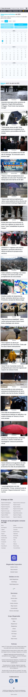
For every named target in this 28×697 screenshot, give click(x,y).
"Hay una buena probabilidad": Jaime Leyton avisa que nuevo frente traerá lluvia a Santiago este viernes (12, 321)
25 (17, 41)
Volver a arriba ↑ (14, 694)
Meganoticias (14, 623)
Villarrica (15, 543)
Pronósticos (15, 11)
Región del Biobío (16, 506)
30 (10, 43)
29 (6, 43)
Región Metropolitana (17, 512)
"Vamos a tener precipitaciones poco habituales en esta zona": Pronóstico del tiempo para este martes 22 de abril (13, 177)
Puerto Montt (4, 545)
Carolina (14, 636)
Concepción (3, 541)
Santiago (15, 537)
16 (10, 38)
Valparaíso (15, 533)
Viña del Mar (3, 535)
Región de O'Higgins (17, 514)
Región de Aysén (16, 504)
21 (2, 41)
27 (25, 41)
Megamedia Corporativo (14, 564)
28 (2, 43)
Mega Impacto (14, 605)
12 (21, 36)
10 (14, 36)
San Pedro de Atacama (18, 527)
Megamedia (14, 618)
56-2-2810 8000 (22, 691)
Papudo (2, 533)
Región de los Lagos (5, 510)
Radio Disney (14, 638)
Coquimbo (15, 529)
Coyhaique (3, 547)
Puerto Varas (16, 545)
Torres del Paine (16, 547)
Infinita (14, 628)
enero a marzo (7, 24)
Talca (14, 539)
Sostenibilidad (14, 608)
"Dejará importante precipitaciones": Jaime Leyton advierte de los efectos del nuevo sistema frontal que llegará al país (14, 201)
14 (2, 38)
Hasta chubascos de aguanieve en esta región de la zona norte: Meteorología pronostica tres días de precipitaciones (13, 464)
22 (6, 41)
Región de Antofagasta (6, 502)
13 (25, 36)
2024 (10, 21)
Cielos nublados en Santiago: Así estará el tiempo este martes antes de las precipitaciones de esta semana (13, 274)
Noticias (21, 11)
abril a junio (20, 24)
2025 (6, 21)
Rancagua (3, 539)
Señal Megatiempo (14, 579)
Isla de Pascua (16, 531)
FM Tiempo (14, 633)
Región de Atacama (5, 504)
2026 (2, 21)
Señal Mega (14, 581)
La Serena (3, 531)
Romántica (14, 631)
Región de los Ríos (17, 510)
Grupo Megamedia (14, 616)
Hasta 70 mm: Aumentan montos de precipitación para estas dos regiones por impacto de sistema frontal (14, 368)
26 (21, 41)
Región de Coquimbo (5, 506)
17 (14, 38)
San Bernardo (4, 537)
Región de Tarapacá (5, 517)
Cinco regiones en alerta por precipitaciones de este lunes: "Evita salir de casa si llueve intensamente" (13, 344)
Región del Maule (4, 508)
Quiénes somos (14, 567)
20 (25, 38)
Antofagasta (4, 527)
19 (21, 38)
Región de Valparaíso (17, 517)
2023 (14, 21)
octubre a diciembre (21, 27)
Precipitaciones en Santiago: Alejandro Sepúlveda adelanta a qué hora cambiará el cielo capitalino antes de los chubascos (14, 667)
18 (17, 38)
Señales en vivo (14, 577)
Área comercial (14, 569)
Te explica (14, 601)
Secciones (14, 593)
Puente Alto (15, 535)
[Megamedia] (14, 688)
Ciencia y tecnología (14, 610)
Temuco (3, 543)
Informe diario (14, 598)
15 (6, 38)
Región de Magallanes (5, 512)
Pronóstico (14, 99)
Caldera (2, 529)
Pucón (14, 541)
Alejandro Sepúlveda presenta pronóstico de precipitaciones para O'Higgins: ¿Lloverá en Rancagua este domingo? (14, 656)
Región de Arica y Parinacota (19, 502)
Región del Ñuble (4, 514)
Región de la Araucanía (18, 508)
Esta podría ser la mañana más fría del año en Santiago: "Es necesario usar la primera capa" (13, 154)
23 (10, 41)
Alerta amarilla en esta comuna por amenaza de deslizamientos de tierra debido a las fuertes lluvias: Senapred (12, 391)
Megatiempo (14, 626)
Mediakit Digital (14, 572)
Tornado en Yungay (15, 8)
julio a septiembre (7, 27)
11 (17, 36)
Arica (2, 525)
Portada (10, 11)
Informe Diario (14, 173)
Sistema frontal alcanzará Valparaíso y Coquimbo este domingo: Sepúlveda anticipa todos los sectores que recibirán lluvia (14, 661)
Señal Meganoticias (14, 584)
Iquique (14, 525)
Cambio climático (14, 603)
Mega (14, 621)
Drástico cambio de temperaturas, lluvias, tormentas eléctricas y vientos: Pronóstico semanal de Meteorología (13, 298)
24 (14, 41)
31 (21, 59)
